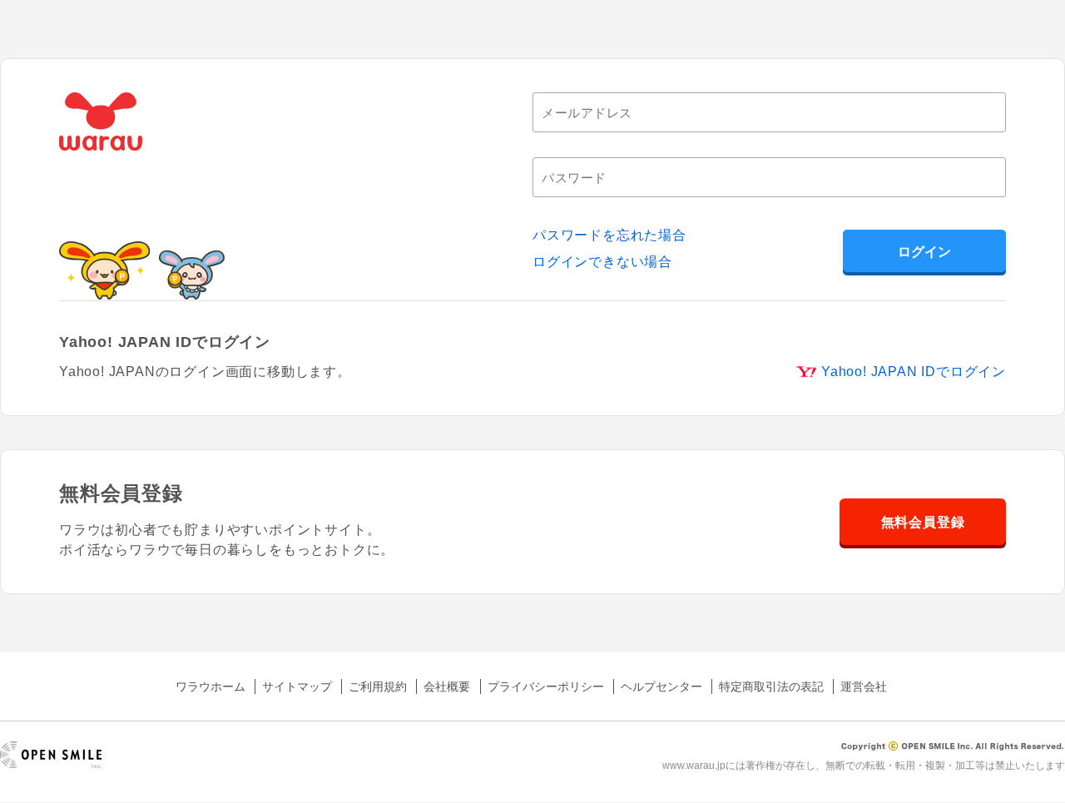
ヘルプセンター (661, 686)
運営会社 (863, 686)
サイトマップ (297, 686)
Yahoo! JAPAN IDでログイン (913, 371)
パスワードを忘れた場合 (609, 235)
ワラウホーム (210, 686)
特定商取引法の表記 (771, 686)
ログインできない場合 (602, 262)
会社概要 (447, 686)
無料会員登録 (923, 522)
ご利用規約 (378, 686)
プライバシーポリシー (546, 686)
